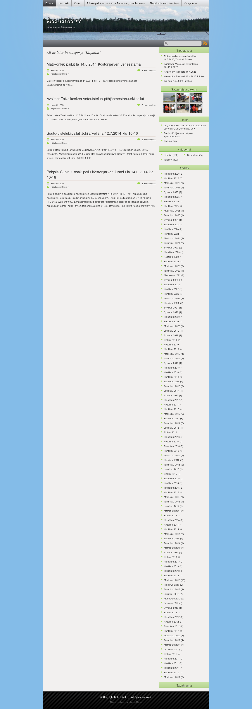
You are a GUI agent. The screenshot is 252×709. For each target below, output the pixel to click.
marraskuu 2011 (172, 644)
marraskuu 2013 (172, 547)
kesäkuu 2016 (171, 441)
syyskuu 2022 (171, 279)
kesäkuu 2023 (171, 256)
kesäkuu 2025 (171, 201)
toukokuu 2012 (172, 626)
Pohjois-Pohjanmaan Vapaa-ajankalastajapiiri (178, 135)
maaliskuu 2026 (172, 182)
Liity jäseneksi (171, 125)
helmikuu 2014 (171, 538)
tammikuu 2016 (172, 464)
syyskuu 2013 (171, 552)
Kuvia (77, 3)
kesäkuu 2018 (171, 372)
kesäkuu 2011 (171, 663)
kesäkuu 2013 (171, 566)
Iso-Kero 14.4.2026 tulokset (178, 80)
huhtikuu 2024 (171, 233)
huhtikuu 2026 (171, 178)
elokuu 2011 (170, 653)
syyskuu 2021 (171, 307)
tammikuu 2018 (172, 386)
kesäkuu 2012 (171, 621)
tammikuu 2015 (172, 501)
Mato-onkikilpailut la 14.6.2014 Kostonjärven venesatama (94, 64)
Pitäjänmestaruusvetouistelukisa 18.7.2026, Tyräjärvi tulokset (180, 57)
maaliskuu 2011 (172, 677)
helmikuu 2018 (171, 381)
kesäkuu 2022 (171, 289)
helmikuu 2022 (171, 302)
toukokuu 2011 (172, 667)
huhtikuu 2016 (171, 450)
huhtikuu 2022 (171, 293)
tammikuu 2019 (172, 358)
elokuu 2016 (170, 432)
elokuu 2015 (170, 473)
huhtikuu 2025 (171, 205)
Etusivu (49, 3)
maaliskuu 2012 (172, 635)
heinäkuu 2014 (172, 519)
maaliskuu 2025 (172, 210)
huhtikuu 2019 (171, 349)
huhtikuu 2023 (171, 261)
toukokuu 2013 (172, 570)
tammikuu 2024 (172, 242)
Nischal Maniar (135, 702)
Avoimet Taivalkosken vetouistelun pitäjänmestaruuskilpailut (95, 98)
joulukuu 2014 (171, 506)
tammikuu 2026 (172, 187)
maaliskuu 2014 (172, 533)
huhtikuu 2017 (171, 409)
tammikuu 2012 (172, 640)
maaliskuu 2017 (172, 413)
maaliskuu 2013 (172, 580)
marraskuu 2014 (172, 510)
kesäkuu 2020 (171, 321)
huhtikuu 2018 (171, 376)
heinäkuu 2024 (172, 224)
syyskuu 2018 (171, 362)
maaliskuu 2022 (172, 298)
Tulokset (168, 159)
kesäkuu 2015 (171, 483)
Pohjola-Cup (170, 140)
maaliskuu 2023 (172, 265)
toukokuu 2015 (172, 487)
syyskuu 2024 (171, 219)
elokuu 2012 (170, 612)
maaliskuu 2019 (172, 353)
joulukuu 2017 (171, 390)
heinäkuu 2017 (172, 399)
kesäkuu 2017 (171, 404)
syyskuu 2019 (171, 335)
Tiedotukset (193, 154)
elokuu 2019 (170, 339)
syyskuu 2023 (171, 247)
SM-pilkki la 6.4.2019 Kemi (164, 3)
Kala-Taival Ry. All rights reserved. (133, 697)
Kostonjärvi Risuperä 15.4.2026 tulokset (184, 76)
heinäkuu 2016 (172, 436)
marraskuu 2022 (172, 275)
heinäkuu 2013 (172, 561)
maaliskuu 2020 (172, 326)
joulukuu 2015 (171, 469)
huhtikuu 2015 (171, 492)
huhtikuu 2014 (171, 529)
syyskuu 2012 (171, 607)
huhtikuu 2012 (171, 630)
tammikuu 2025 (172, 215)
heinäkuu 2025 (172, 196)
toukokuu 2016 (172, 446)
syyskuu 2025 (171, 192)
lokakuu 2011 (171, 649)
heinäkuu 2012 (172, 616)
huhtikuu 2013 (171, 575)
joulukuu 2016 (171, 427)
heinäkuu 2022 (172, 284)
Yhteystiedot (190, 3)
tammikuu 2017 (172, 423)
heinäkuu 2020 (172, 316)
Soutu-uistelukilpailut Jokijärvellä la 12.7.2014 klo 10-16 (92, 133)
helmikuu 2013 (171, 584)
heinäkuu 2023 (172, 252)
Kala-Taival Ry (64, 20)
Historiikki (63, 3)
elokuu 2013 (170, 556)
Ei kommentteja (148, 70)
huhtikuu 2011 (171, 672)
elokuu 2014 (170, 515)
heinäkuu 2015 (172, 478)
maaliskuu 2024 (172, 238)
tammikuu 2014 (172, 543)
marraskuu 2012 (172, 598)
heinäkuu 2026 (172, 173)
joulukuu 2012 (171, 593)
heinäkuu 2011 (172, 658)
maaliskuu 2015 (172, 496)
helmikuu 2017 (171, 418)
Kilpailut (92, 52)
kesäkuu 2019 (171, 344)
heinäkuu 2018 (172, 367)
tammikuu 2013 (172, 589)
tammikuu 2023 (172, 270)
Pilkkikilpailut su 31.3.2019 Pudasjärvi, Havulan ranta (116, 3)
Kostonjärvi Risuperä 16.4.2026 (180, 71)
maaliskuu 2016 (172, 455)
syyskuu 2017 (171, 395)
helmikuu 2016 (171, 459)
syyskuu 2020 (171, 312)
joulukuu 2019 (171, 330)
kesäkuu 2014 (171, 524)
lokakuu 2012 (171, 603)
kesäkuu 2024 (171, 229)
